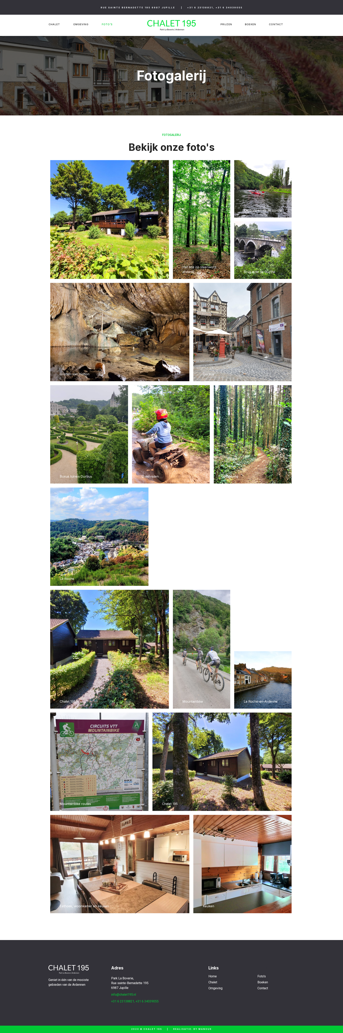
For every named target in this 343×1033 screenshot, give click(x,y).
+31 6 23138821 (200, 7)
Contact (276, 24)
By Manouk (203, 1029)
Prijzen (226, 24)
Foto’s (107, 24)
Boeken (250, 24)
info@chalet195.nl (123, 994)
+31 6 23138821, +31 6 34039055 (135, 1001)
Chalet (54, 24)
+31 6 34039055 (229, 7)
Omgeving (81, 24)
